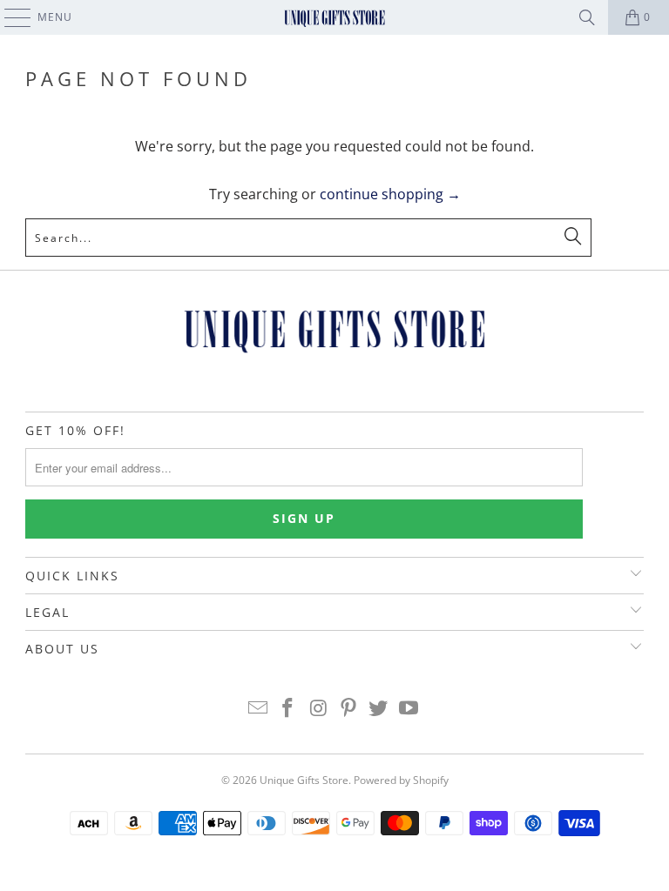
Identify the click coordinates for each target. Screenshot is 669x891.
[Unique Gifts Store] (334, 17)
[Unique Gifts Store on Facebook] (288, 709)
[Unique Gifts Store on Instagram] (319, 709)
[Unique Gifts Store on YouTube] (409, 709)
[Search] (587, 17)
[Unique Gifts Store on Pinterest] (349, 709)
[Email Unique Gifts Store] (258, 709)
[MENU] (9, 17)
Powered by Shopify (401, 780)
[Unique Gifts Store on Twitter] (379, 709)
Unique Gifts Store (304, 780)
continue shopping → (390, 194)
